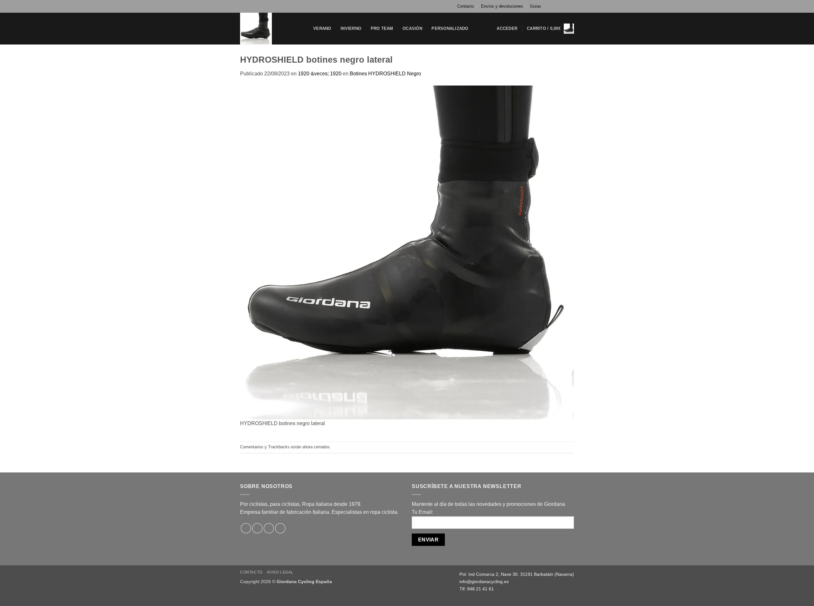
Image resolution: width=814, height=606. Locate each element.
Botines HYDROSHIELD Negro (385, 73)
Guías (535, 6)
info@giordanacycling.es (484, 581)
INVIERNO (351, 28)
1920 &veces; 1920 (319, 73)
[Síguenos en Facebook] (553, 6)
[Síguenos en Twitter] (565, 6)
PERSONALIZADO (449, 28)
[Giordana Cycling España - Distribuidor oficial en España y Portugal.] (272, 29)
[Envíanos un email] (571, 6)
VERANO (322, 28)
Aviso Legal (280, 572)
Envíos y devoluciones (502, 6)
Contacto (465, 6)
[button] (507, 28)
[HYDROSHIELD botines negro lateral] (407, 252)
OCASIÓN (412, 28)
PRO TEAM (382, 28)
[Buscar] (480, 29)
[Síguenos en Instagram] (559, 6)
